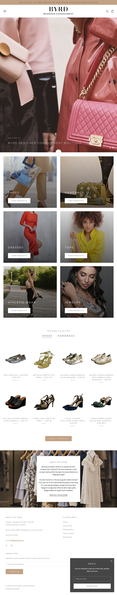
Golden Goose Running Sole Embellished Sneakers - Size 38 (101, 377)
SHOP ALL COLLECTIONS (59, 495)
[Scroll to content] (58, 152)
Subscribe (92, 586)
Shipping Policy (68, 530)
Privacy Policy (67, 526)
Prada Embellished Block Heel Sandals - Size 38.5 (101, 421)
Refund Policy (67, 537)
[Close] (111, 561)
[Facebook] (6, 545)
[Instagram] (11, 545)
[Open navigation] (4, 11)
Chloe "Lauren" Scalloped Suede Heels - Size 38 (72, 421)
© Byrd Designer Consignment (20, 586)
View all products (58, 438)
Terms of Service (68, 533)
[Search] (107, 11)
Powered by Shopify (12, 589)
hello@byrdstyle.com (17, 540)
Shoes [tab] (47, 335)
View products (19, 201)
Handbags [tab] (66, 335)
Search (65, 522)
